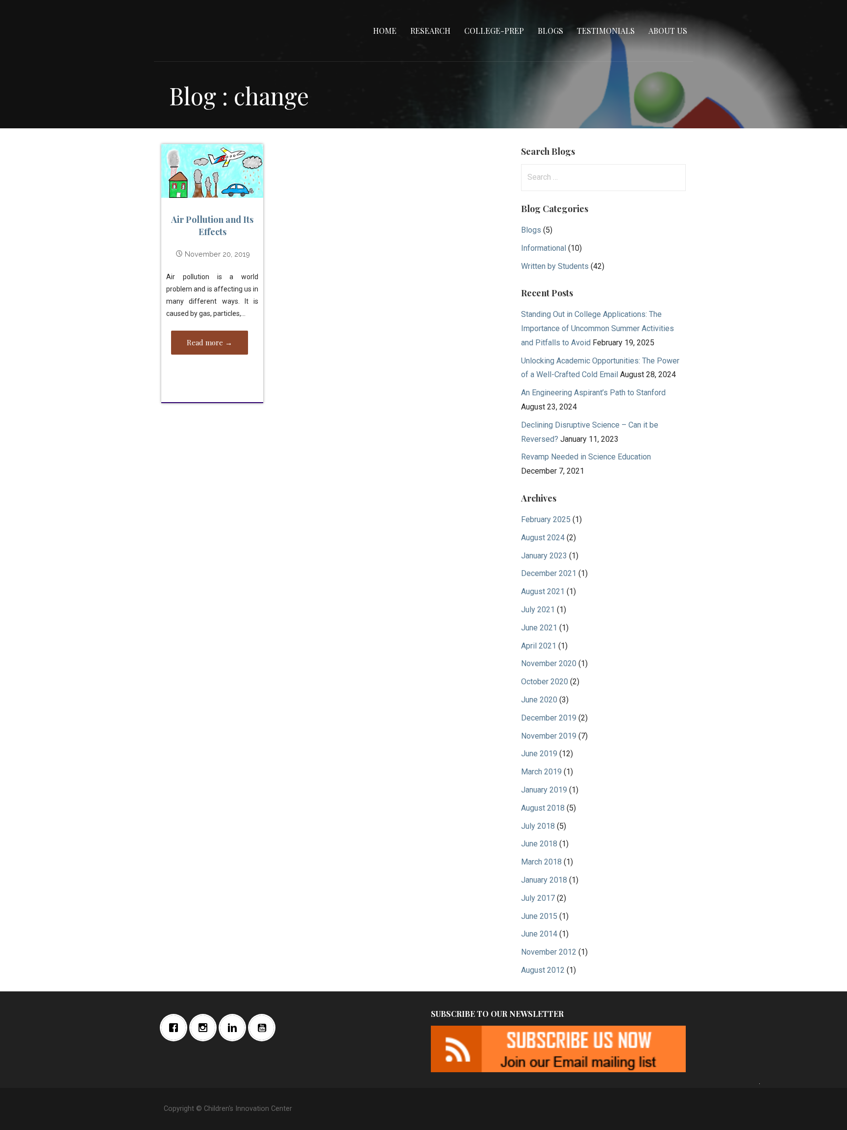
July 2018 (538, 826)
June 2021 (539, 627)
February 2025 (546, 519)
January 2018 (544, 880)
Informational (543, 248)
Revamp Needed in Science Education (586, 456)
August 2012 (543, 970)
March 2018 (541, 861)
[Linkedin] (234, 1027)
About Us (667, 30)
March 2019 (541, 771)
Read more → (209, 342)
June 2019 (539, 753)
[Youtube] (264, 1027)
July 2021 (538, 609)
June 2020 (539, 699)
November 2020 (548, 663)
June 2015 (539, 916)
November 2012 (548, 952)
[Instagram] (205, 1027)
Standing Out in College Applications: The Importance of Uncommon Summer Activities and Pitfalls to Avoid (597, 328)
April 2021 (538, 645)
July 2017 (538, 898)
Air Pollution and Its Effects (212, 226)
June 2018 (539, 843)
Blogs (550, 30)
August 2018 (543, 808)
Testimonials (606, 30)
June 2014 (539, 933)
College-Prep (494, 30)
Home (385, 30)
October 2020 (544, 681)
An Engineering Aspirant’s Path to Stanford (593, 392)
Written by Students (555, 266)
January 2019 (544, 789)
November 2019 (548, 736)
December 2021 (548, 573)
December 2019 (548, 717)
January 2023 (544, 555)
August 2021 (543, 591)
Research (430, 30)
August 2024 (543, 537)
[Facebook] (176, 1027)
